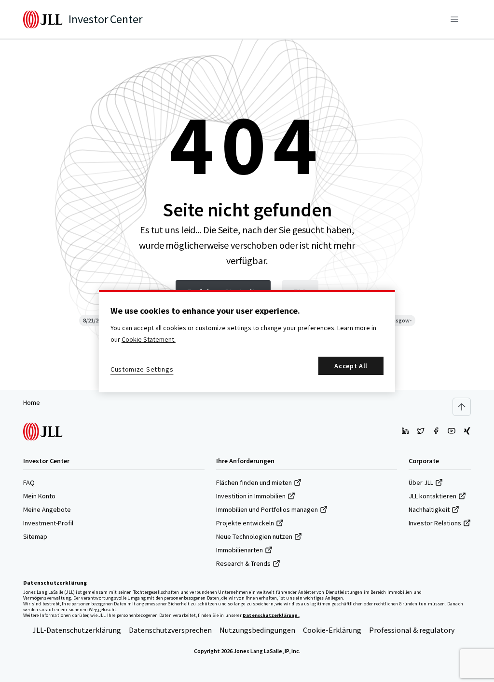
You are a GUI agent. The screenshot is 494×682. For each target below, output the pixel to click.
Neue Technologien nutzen (254, 536)
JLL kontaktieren (432, 496)
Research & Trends (243, 563)
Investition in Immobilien (251, 496)
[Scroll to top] (462, 407)
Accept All (351, 365)
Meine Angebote (47, 509)
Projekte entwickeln (245, 523)
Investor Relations (435, 523)
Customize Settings (142, 369)
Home (31, 402)
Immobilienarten (239, 550)
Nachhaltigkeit (429, 509)
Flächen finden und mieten (254, 482)
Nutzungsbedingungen (257, 630)
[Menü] (454, 19)
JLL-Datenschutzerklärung (76, 630)
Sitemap (35, 536)
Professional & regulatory (411, 630)
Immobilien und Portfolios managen (267, 509)
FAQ (29, 482)
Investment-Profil (48, 523)
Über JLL (421, 482)
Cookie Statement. (149, 339)
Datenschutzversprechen (170, 630)
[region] (247, 341)
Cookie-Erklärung (332, 630)
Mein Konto (39, 496)
